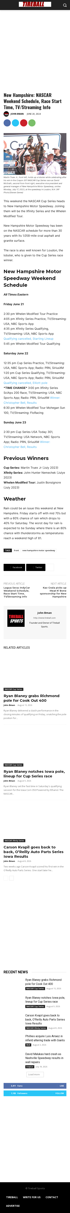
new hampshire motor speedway (38, 550)
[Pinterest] (23, 122)
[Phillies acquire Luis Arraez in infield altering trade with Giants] (13, 1041)
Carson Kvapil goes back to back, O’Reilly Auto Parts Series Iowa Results (34, 852)
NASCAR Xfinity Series (14, 840)
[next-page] (11, 878)
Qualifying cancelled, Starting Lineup (28, 338)
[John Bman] (7, 114)
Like (62, 1085)
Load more (34, 1074)
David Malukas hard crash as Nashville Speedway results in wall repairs (44, 1058)
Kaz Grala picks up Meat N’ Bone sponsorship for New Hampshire (53, 592)
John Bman (17, 113)
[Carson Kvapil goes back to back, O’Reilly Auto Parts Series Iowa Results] (35, 823)
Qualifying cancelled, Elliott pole (25, 383)
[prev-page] (6, 878)
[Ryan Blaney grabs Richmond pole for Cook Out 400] (35, 672)
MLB (28, 1045)
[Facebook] (7, 122)
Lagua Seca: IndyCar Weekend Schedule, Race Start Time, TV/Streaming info (17, 592)
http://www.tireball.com (44, 618)
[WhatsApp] (32, 122)
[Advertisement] (35, 47)
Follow (59, 1093)
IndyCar (29, 1066)
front (16, 550)
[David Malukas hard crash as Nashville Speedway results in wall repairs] (13, 1058)
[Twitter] (15, 122)
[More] (50, 567)
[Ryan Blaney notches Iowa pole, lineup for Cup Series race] (35, 748)
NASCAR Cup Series (13, 689)
